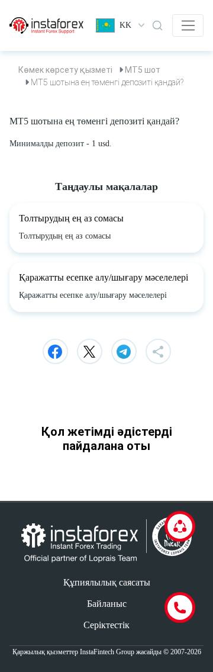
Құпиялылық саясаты (106, 582)
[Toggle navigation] (188, 25)
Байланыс (107, 604)
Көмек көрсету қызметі (65, 70)
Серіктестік (106, 625)
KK (125, 25)
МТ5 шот (142, 70)
